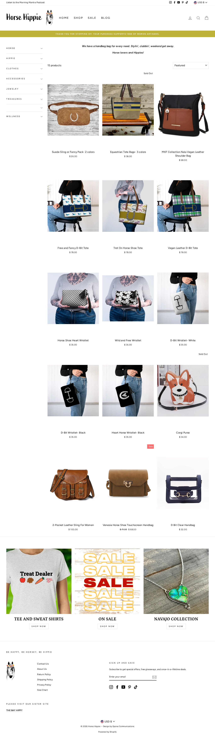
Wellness (13, 116)
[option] (107, 34)
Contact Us (43, 663)
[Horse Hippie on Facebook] (117, 687)
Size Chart (42, 690)
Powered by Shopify (107, 732)
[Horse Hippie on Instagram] (111, 687)
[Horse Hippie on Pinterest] (129, 687)
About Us (42, 669)
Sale (92, 17)
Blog (105, 17)
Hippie (10, 58)
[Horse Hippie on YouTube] (123, 687)
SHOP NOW (176, 626)
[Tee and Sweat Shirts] (38, 581)
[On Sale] (107, 581)
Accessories (15, 79)
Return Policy (44, 674)
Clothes (12, 69)
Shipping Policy (45, 679)
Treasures (14, 99)
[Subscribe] (154, 677)
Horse (10, 48)
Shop (78, 17)
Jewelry (12, 89)
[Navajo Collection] (176, 581)
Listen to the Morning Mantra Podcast (25, 2)
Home (64, 17)
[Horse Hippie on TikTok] (136, 687)
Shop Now (38, 626)
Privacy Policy (44, 684)
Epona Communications (123, 726)
